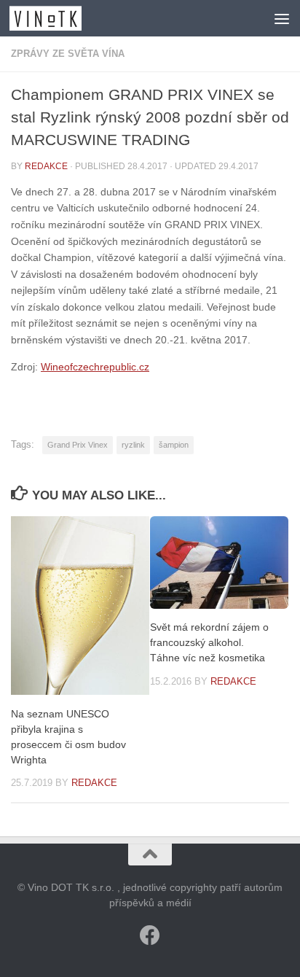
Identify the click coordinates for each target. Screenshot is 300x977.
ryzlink (133, 444)
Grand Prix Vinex (77, 444)
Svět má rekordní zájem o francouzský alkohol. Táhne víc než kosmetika (209, 642)
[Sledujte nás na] (150, 935)
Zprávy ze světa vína (68, 53)
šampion (174, 444)
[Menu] (282, 18)
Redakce (46, 166)
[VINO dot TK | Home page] (57, 18)
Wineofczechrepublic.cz (95, 367)
